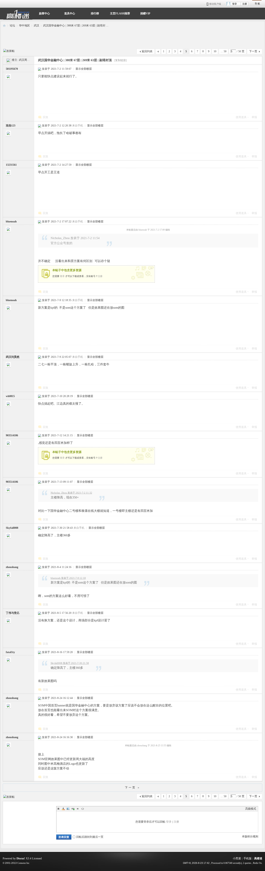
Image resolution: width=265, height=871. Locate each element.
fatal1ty (10, 652)
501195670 (12, 68)
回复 (45, 117)
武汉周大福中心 (28, 59)
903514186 (12, 435)
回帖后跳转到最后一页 (89, 836)
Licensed (37, 858)
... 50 (223, 51)
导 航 (257, 3)
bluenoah (11, 221)
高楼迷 (4, 25)
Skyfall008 (12, 527)
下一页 (253, 51)
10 (215, 51)
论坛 (12, 25)
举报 (254, 117)
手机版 (247, 858)
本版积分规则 (250, 836)
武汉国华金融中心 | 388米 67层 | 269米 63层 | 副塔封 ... (75, 25)
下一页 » (132, 787)
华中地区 (24, 25)
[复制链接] (120, 60)
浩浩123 (10, 125)
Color (63, 809)
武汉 (36, 25)
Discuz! (20, 858)
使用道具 (241, 117)
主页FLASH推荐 (120, 13)
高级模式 (250, 808)
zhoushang (12, 567)
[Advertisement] (132, 38)
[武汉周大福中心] (8, 59)
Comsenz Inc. (23, 863)
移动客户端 (215, 4)
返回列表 (147, 51)
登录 (234, 4)
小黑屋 (237, 858)
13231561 (11, 164)
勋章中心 (44, 13)
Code (83, 809)
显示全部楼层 (83, 68)
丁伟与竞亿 (12, 612)
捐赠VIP (145, 13)
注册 (244, 4)
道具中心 (69, 13)
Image (68, 809)
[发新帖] (9, 50)
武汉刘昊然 (12, 356)
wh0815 (10, 396)
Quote (78, 809)
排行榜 (95, 13)
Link (73, 809)
